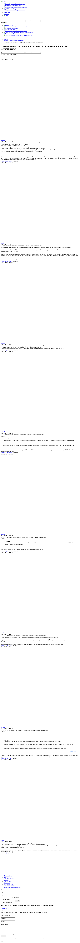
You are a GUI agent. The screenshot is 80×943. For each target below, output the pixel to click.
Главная (6, 37)
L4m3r (2, 243)
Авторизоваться (5, 908)
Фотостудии (16, 5)
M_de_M (3, 534)
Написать (3, 936)
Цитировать (9, 161)
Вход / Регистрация (9, 878)
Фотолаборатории (20, 4)
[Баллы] (40, 873)
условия (29, 938)
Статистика (7, 883)
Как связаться (7, 881)
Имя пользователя (5, 915)
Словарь (11, 8)
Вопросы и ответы (20, 10)
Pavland (3, 140)
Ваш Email (3, 918)
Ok (2, 941)
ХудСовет (6, 880)
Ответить (3, 161)
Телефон (3, 921)
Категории (3, 22)
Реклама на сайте (8, 884)
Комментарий (4, 924)
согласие (38, 938)
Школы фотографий (21, 7)
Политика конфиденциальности (12, 887)
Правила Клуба (8, 876)
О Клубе (6, 877)
